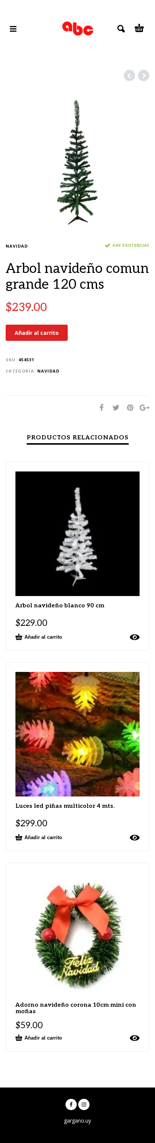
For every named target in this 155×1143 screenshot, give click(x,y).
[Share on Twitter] (113, 407)
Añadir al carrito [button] (43, 637)
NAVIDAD (17, 246)
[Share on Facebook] (99, 407)
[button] (59, 1126)
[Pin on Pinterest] (128, 407)
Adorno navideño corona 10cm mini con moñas (75, 1008)
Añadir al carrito (37, 332)
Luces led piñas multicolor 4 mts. (65, 806)
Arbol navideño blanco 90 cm (59, 605)
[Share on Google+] (142, 407)
